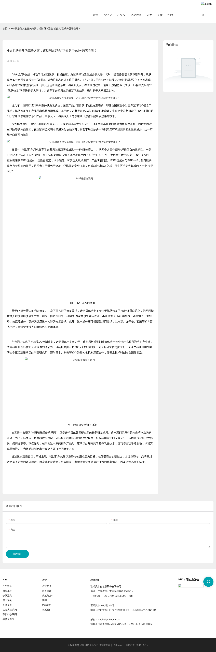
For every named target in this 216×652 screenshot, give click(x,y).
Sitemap (118, 645)
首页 (5, 28)
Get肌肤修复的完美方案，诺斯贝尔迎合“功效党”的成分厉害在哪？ (46, 28)
